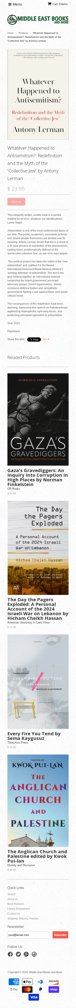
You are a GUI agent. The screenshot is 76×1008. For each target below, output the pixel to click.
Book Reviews (15, 904)
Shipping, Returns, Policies (22, 918)
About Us (12, 899)
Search (11, 894)
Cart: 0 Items (60, 4)
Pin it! (46, 339)
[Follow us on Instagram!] (35, 955)
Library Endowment (18, 908)
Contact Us (13, 913)
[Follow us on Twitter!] (19, 955)
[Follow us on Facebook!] (11, 955)
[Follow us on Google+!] (27, 955)
